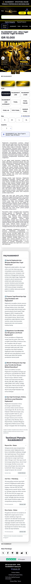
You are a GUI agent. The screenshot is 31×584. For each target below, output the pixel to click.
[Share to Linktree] (12, 553)
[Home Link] (11, 11)
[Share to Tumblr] (26, 553)
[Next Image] (28, 58)
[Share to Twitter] (3, 553)
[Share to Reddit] (22, 553)
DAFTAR (23, 83)
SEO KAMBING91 (6, 544)
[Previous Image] (3, 58)
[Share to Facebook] (8, 553)
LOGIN (22, 13)
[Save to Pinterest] (17, 553)
